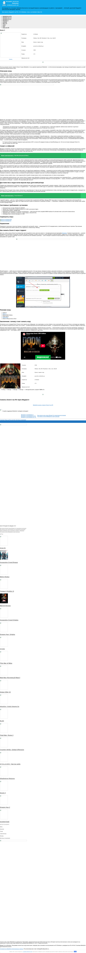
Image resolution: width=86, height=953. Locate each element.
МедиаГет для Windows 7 (27, 414)
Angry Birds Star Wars (6, 422)
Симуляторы (3, 833)
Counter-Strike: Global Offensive (12, 750)
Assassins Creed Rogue (9, 562)
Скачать (10, 59)
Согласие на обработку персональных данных (11, 948)
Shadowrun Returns (7, 778)
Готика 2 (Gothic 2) (7, 591)
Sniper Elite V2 (5, 692)
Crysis (2, 649)
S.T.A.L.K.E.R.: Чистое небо (10, 764)
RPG (1, 826)
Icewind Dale (4, 822)
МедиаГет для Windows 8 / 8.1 (28, 416)
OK (75, 951)
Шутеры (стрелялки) (21, 419)
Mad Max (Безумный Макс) (10, 678)
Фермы (2, 835)
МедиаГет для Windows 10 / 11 (28, 417)
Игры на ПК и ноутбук (10, 419)
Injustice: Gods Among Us (9, 706)
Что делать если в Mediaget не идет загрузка (48, 416)
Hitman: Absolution (5, 421)
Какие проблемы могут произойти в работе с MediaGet (12, 530)
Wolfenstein (5, 317)
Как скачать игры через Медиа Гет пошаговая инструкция (51, 415)
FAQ (4, 26)
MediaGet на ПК (7, 16)
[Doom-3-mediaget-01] (5, 220)
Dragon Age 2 (5, 807)
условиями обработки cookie (27, 951)
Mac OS (5, 23)
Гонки (1, 831)
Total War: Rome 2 (6, 735)
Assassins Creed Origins (9, 620)
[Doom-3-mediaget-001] (6, 219)
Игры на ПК (6, 27)
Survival (2, 419)
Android (5, 22)
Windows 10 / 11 (7, 17)
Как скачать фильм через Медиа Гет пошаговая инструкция (13, 528)
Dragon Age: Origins (7, 634)
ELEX (2, 721)
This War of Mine (6, 663)
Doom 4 (4, 313)
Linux (4, 25)
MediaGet (64, 233)
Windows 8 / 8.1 (7, 19)
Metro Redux (4, 577)
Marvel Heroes (5, 606)
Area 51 (3, 548)
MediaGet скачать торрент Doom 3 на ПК (43, 405)
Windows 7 (6, 20)
